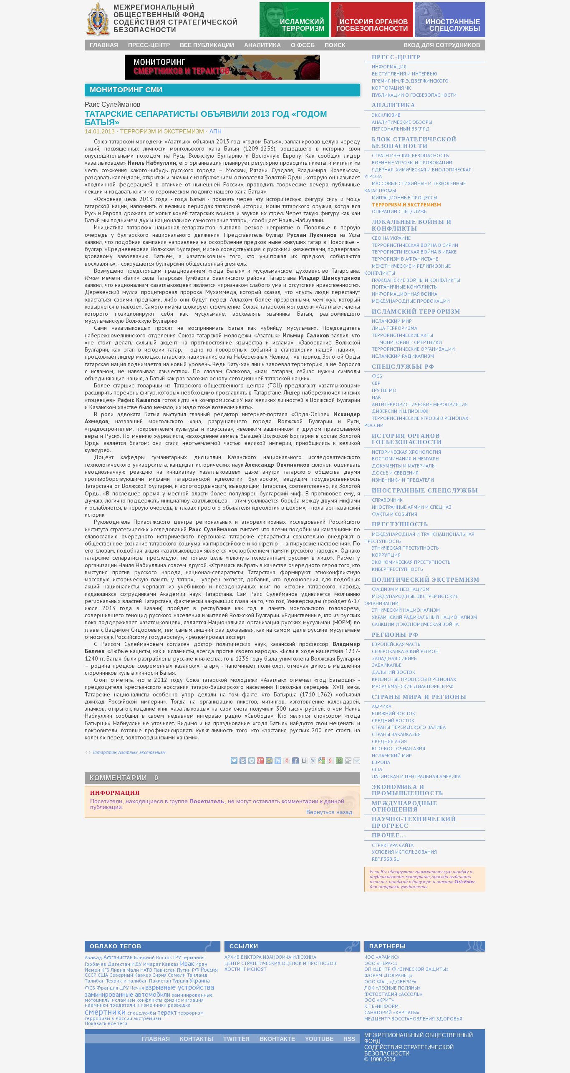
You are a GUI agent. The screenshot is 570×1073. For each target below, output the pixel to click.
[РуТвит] (277, 760)
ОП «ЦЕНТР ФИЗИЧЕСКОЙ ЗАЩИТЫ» (406, 969)
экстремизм (152, 752)
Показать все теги (106, 1023)
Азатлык (128, 752)
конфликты (149, 1000)
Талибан (95, 981)
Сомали (177, 975)
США (103, 975)
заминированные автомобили (127, 994)
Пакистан (165, 970)
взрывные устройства (179, 987)
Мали (132, 970)
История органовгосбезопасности (372, 25)
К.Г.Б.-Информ (381, 1006)
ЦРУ (124, 988)
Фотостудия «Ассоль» (393, 994)
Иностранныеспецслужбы (453, 25)
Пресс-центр (149, 45)
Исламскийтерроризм (302, 25)
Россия (209, 969)
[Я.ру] (286, 760)
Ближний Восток (153, 957)
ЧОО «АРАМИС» (381, 957)
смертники (105, 1011)
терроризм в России (108, 1018)
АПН (215, 131)
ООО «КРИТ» (379, 1000)
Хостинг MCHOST (245, 969)
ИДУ (136, 964)
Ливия (118, 970)
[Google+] (260, 760)
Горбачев (95, 964)
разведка (179, 1005)
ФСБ (90, 988)
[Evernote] (339, 760)
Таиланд (197, 975)
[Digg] (347, 760)
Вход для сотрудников (442, 45)
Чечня (137, 988)
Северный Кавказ (130, 975)
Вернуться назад (329, 812)
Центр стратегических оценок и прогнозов (280, 963)
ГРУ (177, 957)
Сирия (159, 975)
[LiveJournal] (312, 760)
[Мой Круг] (251, 760)
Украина (199, 980)
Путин (184, 970)
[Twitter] (233, 760)
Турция (180, 981)
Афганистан (118, 957)
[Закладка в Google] (321, 760)
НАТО (146, 970)
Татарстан (104, 752)
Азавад (93, 957)
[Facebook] (295, 760)
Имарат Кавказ (161, 964)
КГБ (105, 970)
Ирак (187, 963)
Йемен (92, 970)
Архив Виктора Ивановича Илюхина (270, 957)
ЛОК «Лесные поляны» (392, 988)
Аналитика (262, 45)
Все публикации (207, 45)
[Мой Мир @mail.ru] (268, 760)
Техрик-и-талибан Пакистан (138, 981)
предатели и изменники (137, 1005)
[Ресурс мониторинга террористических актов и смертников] (222, 66)
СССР (90, 975)
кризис (172, 1000)
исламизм (123, 1000)
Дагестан (119, 964)
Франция (107, 988)
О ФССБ (303, 45)
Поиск (335, 45)
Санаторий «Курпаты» (391, 1012)
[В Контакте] (242, 760)
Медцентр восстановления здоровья (413, 1018)
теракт (167, 1012)
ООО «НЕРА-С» (381, 963)
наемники (96, 1005)
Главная (104, 45)
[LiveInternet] (304, 760)
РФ (195, 970)
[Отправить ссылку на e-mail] (356, 760)
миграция (192, 1000)
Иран (201, 964)
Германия (193, 957)
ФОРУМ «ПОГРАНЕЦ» (388, 975)
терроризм (191, 1013)
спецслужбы (141, 1013)
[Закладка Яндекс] (330, 760)
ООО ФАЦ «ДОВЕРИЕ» (390, 981)
